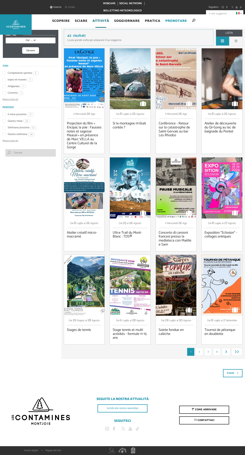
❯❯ (237, 351)
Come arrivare (205, 409)
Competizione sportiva (22, 73)
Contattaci (205, 420)
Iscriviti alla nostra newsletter (122, 408)
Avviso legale (31, 450)
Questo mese (18, 121)
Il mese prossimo (20, 114)
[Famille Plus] (122, 450)
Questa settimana (20, 134)
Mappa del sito (53, 450)
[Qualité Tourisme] (112, 450)
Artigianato (16, 86)
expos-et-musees (19, 80)
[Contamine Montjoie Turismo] (40, 411)
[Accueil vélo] (133, 450)
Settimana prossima (21, 128)
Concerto (15, 93)
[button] (61, 21)
